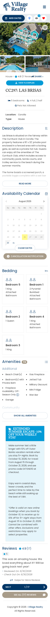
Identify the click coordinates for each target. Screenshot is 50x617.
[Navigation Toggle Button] (44, 7)
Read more (25, 183)
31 (14, 243)
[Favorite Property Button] (45, 27)
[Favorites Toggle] (44, 18)
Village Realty (35, 607)
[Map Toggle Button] (29, 18)
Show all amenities (25, 415)
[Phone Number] (38, 7)
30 (8, 243)
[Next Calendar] (44, 201)
